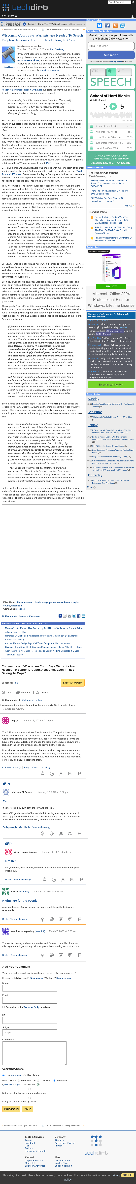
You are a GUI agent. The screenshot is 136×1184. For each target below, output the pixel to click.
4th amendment (25, 602)
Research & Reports (35, 1151)
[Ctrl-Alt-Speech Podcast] (111, 77)
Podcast (29, 1148)
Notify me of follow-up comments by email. (24, 1093)
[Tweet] (74, 616)
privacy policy (116, 61)
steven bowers (64, 602)
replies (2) (11, 767)
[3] (8, 843)
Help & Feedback (34, 1160)
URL (4, 1015)
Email (5, 995)
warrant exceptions (28, 60)
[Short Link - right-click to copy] (60, 616)
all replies (32, 700)
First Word (26, 1080)
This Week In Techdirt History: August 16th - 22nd (112, 417)
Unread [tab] (44, 692)
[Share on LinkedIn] (83, 616)
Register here (63, 978)
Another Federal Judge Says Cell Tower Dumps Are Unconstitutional (37, 643)
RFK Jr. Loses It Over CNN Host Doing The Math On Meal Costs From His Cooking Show (113, 230)
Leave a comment (72, 682)
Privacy (58, 1145)
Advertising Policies (65, 1143)
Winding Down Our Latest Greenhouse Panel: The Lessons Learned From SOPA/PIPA (109, 183)
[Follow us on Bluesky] (99, 25)
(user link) (24, 891)
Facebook (30, 1143)
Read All (128, 205)
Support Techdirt (63, 1165)
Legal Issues (9, 67)
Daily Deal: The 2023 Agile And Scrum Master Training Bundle (31, 29)
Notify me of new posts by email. (19, 1101)
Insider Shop (61, 1163)
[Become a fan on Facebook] (107, 25)
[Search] (133, 2)
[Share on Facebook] (78, 616)
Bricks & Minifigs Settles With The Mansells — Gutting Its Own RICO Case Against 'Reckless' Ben (111, 220)
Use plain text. (34, 1075)
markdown (16, 1075)
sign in (18, 1085)
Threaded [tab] (26, 692)
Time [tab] (8, 692)
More (90, 487)
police (52, 602)
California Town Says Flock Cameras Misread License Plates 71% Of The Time (43, 647)
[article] (105, 320)
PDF (48, 163)
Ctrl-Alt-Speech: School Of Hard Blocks (108, 446)
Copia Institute (62, 1160)
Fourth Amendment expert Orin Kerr (22, 89)
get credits (7, 1085)
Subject (6, 1027)
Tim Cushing (57, 49)
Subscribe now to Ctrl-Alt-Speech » (111, 162)
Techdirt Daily (31, 1007)
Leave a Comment (29, 616)
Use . (14, 1075)
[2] (6, 783)
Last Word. (46, 1080)
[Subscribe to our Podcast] (122, 25)
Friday (93, 425)
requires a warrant (50, 70)
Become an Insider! (111, 384)
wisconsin (16, 606)
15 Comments (9, 616)
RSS (15, 682)
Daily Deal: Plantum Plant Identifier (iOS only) (110, 457)
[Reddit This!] (69, 616)
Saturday (95, 412)
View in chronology (41, 767)
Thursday (95, 475)
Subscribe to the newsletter (28, 1007)
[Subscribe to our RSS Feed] (115, 25)
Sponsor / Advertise (35, 1165)
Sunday (93, 399)
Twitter (28, 1140)
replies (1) (12, 827)
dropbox (20, 609)
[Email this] (65, 616)
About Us (59, 1140)
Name (5, 983)
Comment (8, 1039)
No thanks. (62, 1080)
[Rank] (92, 217)
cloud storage (41, 602)
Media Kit (30, 1163)
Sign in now (36, 978)
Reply (27, 767)
